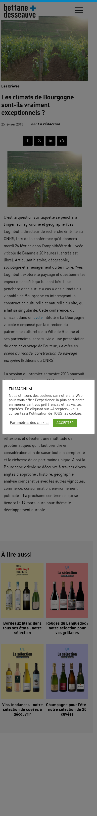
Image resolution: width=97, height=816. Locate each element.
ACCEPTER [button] (65, 422)
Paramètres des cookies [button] (29, 422)
